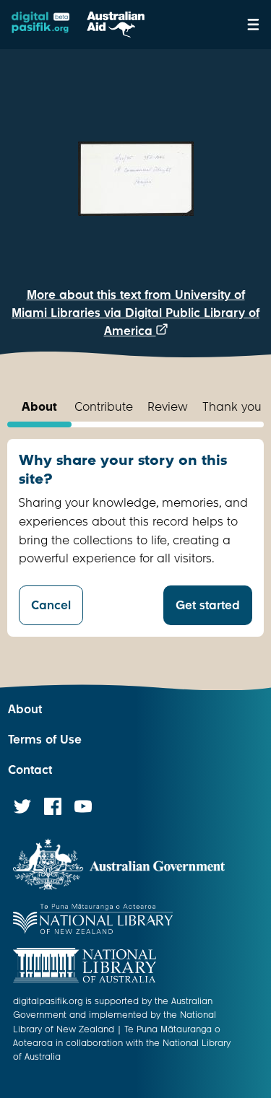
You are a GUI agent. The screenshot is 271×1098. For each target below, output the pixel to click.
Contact (30, 769)
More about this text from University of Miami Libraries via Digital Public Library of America (135, 313)
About (25, 709)
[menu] (253, 24)
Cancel (51, 605)
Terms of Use (45, 739)
